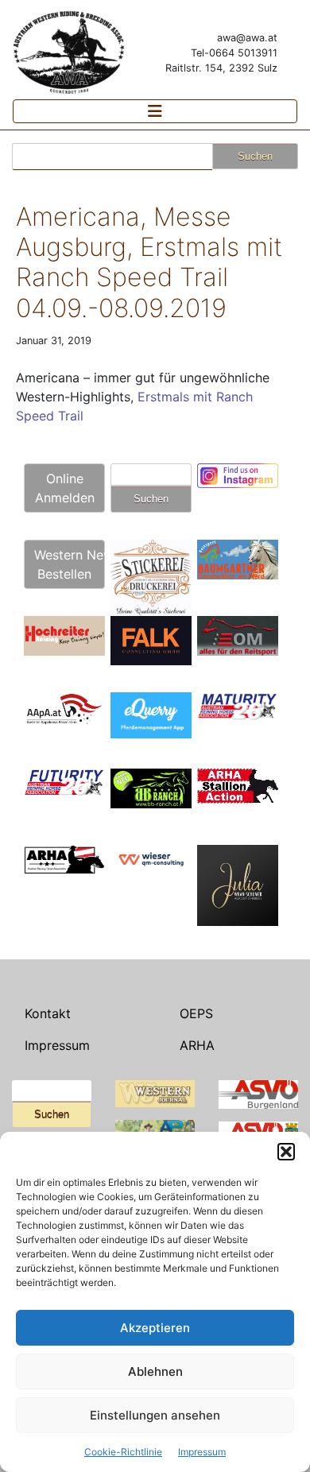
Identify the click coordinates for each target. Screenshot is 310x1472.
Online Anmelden (65, 488)
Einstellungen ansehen (155, 1415)
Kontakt (48, 1013)
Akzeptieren (155, 1327)
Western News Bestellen (69, 564)
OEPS (196, 1013)
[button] (286, 1152)
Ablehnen (155, 1371)
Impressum (202, 1452)
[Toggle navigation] (155, 111)
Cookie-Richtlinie (123, 1452)
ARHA (197, 1045)
